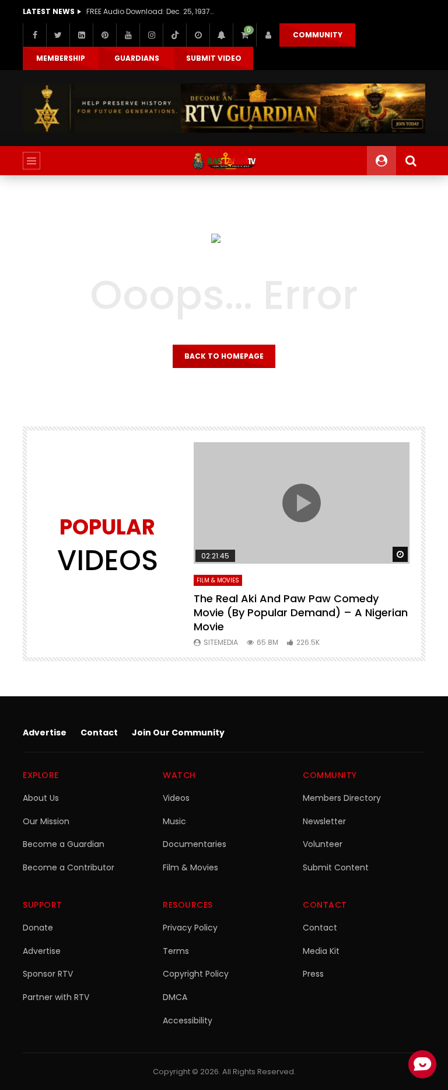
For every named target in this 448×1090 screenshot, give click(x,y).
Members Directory (342, 798)
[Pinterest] (104, 35)
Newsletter (324, 821)
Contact (99, 732)
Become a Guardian (63, 844)
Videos (176, 798)
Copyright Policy (196, 974)
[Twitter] (57, 35)
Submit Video (214, 58)
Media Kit (321, 951)
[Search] (410, 160)
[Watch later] (197, 35)
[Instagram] (151, 35)
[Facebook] (34, 35)
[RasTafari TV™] (224, 160)
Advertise (44, 732)
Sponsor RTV (48, 974)
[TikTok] (174, 35)
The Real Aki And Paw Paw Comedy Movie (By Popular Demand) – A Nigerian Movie (301, 612)
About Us (41, 798)
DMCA (175, 997)
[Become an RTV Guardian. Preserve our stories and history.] (224, 108)
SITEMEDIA (221, 642)
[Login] (267, 35)
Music (174, 821)
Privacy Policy (190, 927)
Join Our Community (178, 732)
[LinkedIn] (81, 35)
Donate (38, 927)
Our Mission (46, 821)
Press (313, 974)
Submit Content (336, 867)
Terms (176, 951)
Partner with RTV (56, 997)
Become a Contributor (68, 867)
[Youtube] (127, 35)
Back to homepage (224, 356)
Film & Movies (218, 580)
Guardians (136, 58)
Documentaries (194, 844)
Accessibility (187, 1020)
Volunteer (322, 844)
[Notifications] (221, 35)
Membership (60, 58)
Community (317, 35)
